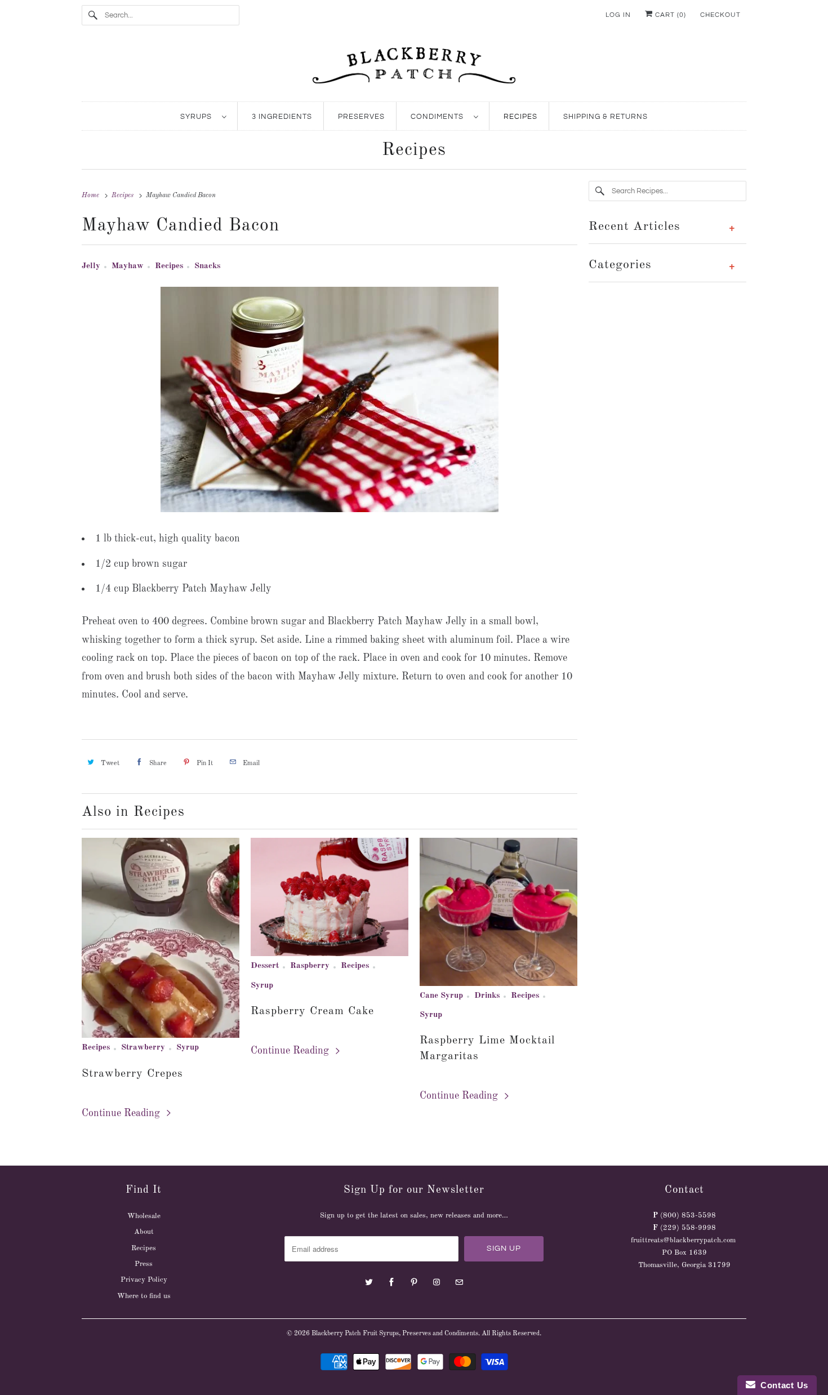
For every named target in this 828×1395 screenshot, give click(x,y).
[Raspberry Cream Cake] (329, 897)
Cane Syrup (441, 996)
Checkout (720, 15)
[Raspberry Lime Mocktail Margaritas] (498, 911)
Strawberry (143, 1047)
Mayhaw (128, 266)
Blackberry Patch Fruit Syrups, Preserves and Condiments (394, 1333)
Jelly (91, 266)
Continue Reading (122, 1113)
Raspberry (310, 966)
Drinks (487, 996)
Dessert (265, 966)
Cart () (669, 15)
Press (144, 1264)
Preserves (361, 117)
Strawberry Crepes (132, 1073)
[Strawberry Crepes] (160, 938)
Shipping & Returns (605, 117)
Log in (618, 15)
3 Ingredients (282, 117)
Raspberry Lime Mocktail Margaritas (487, 1048)
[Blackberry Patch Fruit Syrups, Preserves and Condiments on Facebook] (391, 1282)
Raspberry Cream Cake (312, 1011)
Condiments (439, 117)
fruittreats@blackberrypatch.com (683, 1240)
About (144, 1232)
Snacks (207, 266)
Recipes (520, 117)
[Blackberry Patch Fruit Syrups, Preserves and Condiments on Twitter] (369, 1282)
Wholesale (144, 1216)
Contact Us (781, 1385)
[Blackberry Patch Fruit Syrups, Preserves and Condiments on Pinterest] (414, 1282)
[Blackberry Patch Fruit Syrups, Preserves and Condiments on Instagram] (436, 1282)
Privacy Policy (144, 1279)
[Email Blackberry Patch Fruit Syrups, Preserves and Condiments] (459, 1282)
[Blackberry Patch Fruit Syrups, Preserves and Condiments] (414, 68)
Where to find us (144, 1296)
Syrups (198, 117)
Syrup (187, 1047)
